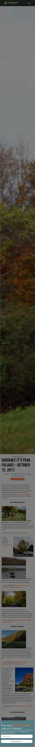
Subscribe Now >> (16, 741)
